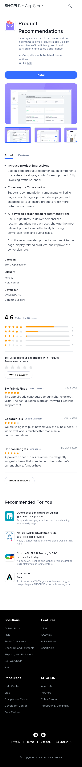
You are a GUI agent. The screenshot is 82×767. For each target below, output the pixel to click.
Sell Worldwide (14, 661)
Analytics (46, 635)
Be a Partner (12, 712)
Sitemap (46, 742)
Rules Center (49, 699)
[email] (43, 735)
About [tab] (9, 155)
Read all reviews (19, 480)
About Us (46, 686)
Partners (46, 692)
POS (7, 635)
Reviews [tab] (23, 155)
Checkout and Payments (19, 648)
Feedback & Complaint (55, 705)
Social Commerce (15, 641)
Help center (12, 282)
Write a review (18, 375)
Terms (30, 742)
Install (41, 75)
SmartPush (47, 648)
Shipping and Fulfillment (19, 654)
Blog (7, 692)
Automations (48, 641)
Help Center (12, 686)
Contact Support (15, 300)
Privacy (9, 277)
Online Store (12, 628)
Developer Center (16, 705)
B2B (7, 667)
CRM (44, 628)
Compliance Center (16, 699)
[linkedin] (35, 735)
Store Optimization (16, 264)
